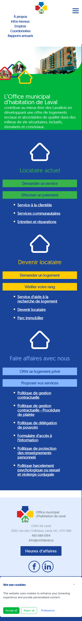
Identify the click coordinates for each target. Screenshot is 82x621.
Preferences (48, 610)
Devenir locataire (32, 309)
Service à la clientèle (35, 205)
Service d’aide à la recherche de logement (37, 299)
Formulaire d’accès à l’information (35, 437)
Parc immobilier (30, 318)
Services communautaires (39, 213)
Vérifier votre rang (40, 286)
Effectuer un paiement (39, 195)
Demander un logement (40, 275)
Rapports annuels (20, 36)
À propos (20, 16)
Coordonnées (20, 31)
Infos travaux (20, 21)
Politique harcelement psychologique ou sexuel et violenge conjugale (39, 470)
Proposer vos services (39, 383)
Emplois (20, 26)
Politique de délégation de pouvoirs (37, 425)
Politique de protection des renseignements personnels (37, 452)
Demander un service (40, 183)
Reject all (29, 610)
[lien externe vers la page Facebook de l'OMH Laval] (34, 566)
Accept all (11, 610)
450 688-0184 (41, 535)
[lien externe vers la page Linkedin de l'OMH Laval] (48, 566)
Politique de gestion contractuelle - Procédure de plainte (39, 410)
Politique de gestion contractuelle (34, 395)
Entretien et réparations (37, 222)
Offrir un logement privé (40, 371)
